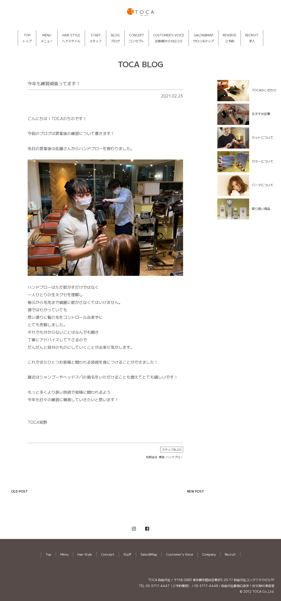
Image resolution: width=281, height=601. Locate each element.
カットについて (262, 137)
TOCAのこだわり (264, 90)
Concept (107, 554)
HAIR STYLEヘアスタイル (71, 38)
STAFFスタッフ (95, 38)
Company (209, 554)
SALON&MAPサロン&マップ (203, 38)
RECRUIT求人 (252, 38)
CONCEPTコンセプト (136, 38)
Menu (64, 554)
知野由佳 (151, 457)
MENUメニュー (47, 38)
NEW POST (195, 491)
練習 (162, 457)
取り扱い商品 (261, 208)
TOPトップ (27, 38)
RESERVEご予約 (229, 38)
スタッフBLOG (172, 449)
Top (48, 554)
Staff (127, 554)
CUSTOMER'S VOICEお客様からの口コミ (168, 38)
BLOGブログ (115, 38)
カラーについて (262, 161)
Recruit (230, 554)
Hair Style (84, 554)
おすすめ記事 (261, 114)
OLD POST (19, 491)
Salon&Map (148, 554)
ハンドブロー (174, 457)
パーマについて (262, 185)
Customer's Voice (179, 554)
